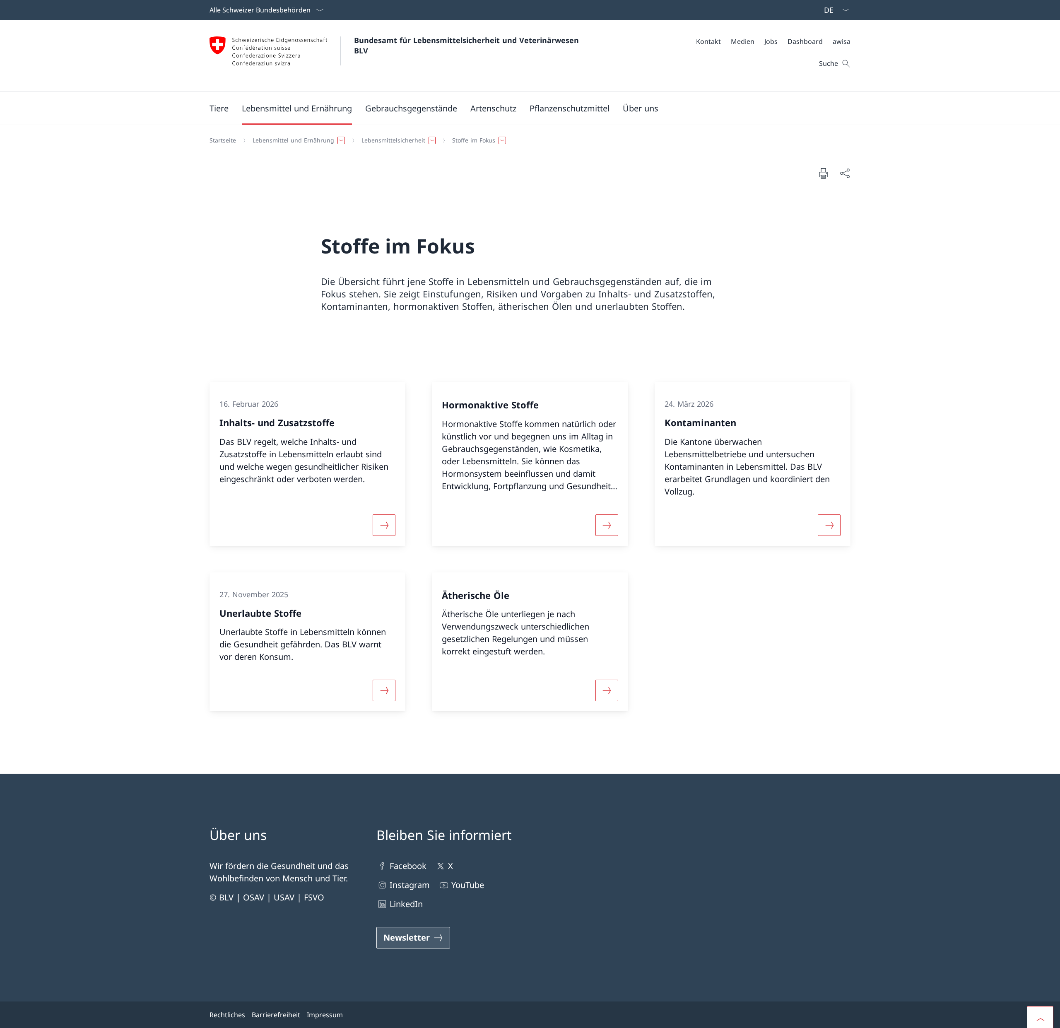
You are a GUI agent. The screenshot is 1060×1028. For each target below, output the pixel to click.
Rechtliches (227, 1014)
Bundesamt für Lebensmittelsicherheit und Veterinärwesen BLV (467, 45)
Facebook (408, 865)
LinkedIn (406, 904)
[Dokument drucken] (823, 173)
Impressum (325, 1014)
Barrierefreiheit (276, 1014)
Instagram (410, 884)
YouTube (467, 884)
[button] (219, 108)
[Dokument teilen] (844, 173)
